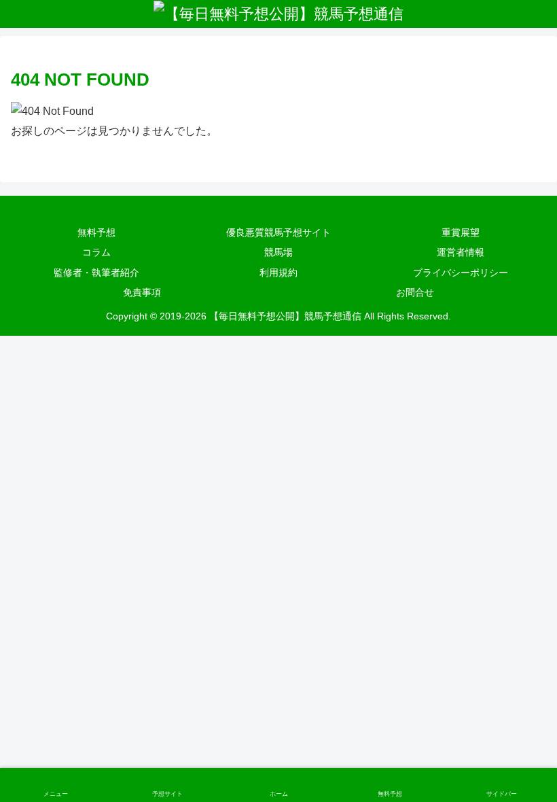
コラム (96, 252)
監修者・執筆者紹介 (96, 272)
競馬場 (278, 252)
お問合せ (415, 292)
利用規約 (278, 272)
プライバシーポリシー (460, 272)
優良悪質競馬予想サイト (278, 232)
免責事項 (142, 292)
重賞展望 (461, 232)
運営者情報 (460, 252)
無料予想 (96, 232)
